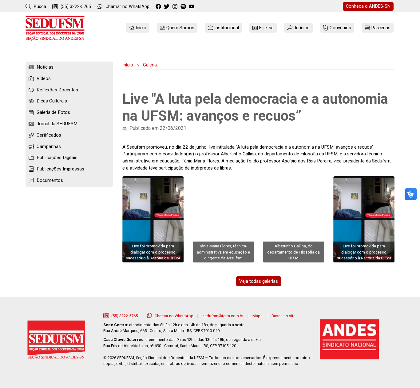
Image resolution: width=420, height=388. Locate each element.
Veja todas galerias (258, 281)
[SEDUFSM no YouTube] (184, 6)
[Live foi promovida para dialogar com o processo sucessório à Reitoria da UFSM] (153, 219)
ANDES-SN (368, 6)
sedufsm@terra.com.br (223, 316)
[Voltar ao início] (55, 28)
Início (127, 65)
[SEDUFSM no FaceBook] (159, 6)
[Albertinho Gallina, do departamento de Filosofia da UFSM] (293, 219)
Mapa (257, 316)
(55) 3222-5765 (75, 6)
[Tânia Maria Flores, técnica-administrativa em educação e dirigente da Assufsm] (223, 219)
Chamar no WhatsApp (174, 316)
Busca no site (283, 316)
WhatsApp (127, 6)
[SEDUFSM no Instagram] (175, 6)
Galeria (150, 65)
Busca (39, 6)
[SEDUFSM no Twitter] (167, 6)
